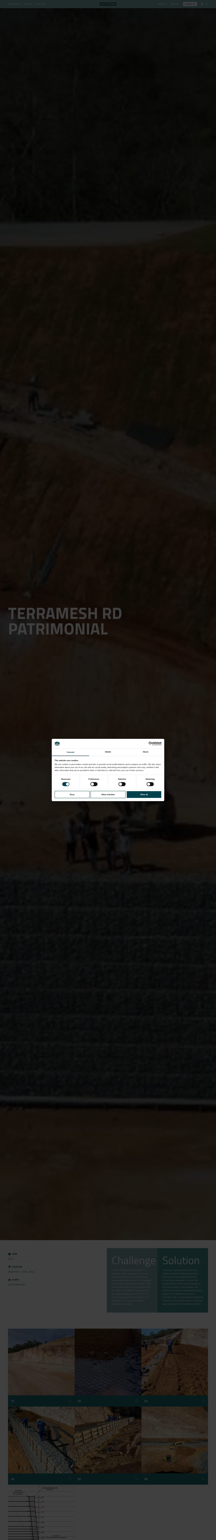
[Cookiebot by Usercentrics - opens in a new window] (151, 743)
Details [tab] (108, 752)
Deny (72, 795)
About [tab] (145, 752)
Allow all (144, 795)
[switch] (94, 784)
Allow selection (108, 795)
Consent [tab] (70, 752)
